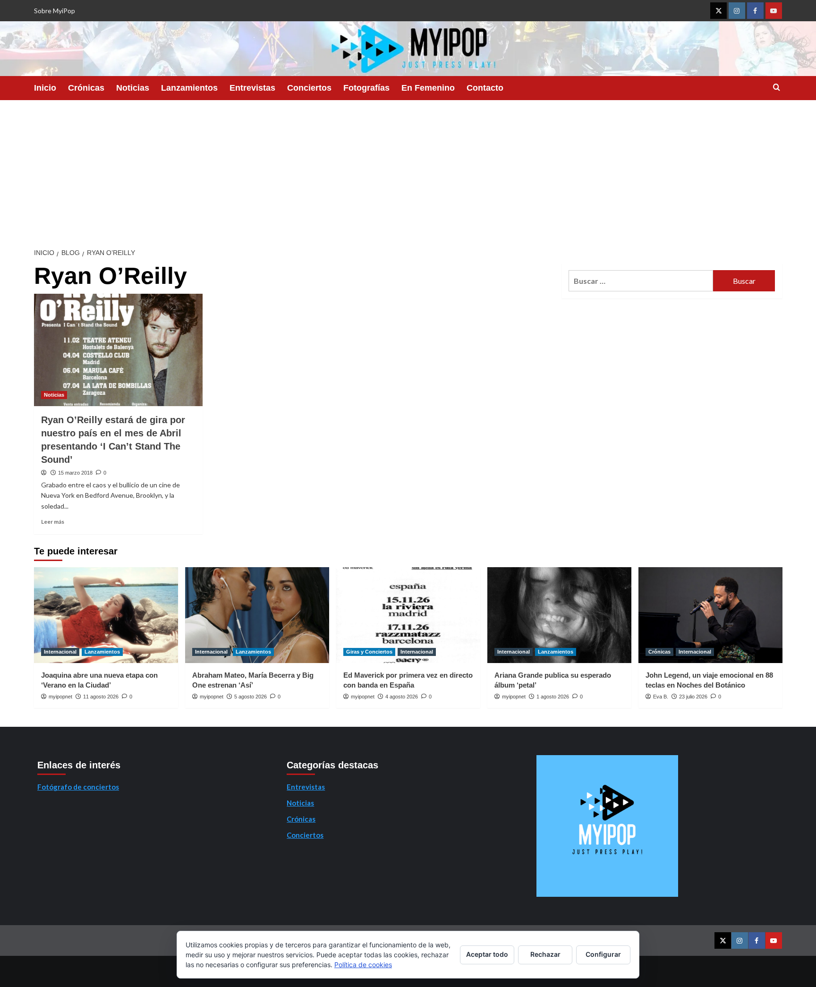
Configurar (603, 954)
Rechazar (545, 954)
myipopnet (60, 696)
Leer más (52, 521)
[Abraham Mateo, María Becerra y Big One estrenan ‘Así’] (257, 615)
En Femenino (428, 88)
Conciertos (309, 88)
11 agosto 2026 (101, 696)
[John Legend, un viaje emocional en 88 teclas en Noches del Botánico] (710, 615)
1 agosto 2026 (552, 696)
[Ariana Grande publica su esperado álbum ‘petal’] (559, 615)
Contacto (485, 88)
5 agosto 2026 (250, 696)
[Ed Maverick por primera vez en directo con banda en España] (408, 615)
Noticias (132, 88)
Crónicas (86, 88)
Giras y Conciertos (369, 652)
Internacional (60, 652)
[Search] (776, 87)
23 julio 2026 (693, 696)
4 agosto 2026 (401, 696)
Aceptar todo (487, 954)
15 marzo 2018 (75, 473)
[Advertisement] (408, 171)
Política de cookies (363, 965)
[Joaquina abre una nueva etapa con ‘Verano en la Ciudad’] (106, 615)
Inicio (45, 88)
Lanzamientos (189, 88)
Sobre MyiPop (54, 11)
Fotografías (366, 88)
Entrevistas (252, 88)
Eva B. (660, 696)
